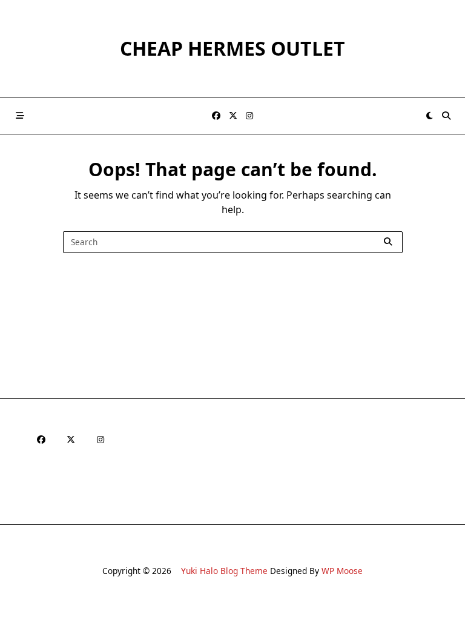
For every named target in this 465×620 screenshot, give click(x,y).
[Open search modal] (446, 115)
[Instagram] (249, 116)
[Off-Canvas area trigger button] (20, 115)
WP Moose (342, 570)
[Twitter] (233, 116)
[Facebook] (216, 116)
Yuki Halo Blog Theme (224, 570)
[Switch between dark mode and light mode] (429, 115)
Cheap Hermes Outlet (232, 48)
